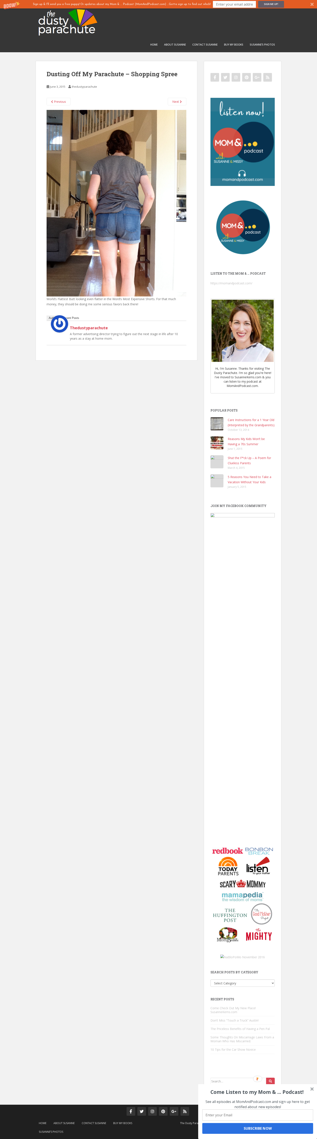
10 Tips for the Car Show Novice (233, 1049)
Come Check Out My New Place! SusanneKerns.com (233, 1010)
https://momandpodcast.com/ (231, 283)
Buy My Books (233, 44)
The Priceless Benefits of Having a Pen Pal (240, 1029)
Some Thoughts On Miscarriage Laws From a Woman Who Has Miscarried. (242, 1039)
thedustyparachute (84, 87)
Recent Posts (70, 318)
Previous (59, 102)
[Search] (270, 1081)
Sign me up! (271, 4)
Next (176, 102)
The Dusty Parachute (192, 1123)
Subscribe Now (257, 1128)
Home (154, 44)
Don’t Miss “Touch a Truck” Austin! (234, 1020)
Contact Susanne (205, 44)
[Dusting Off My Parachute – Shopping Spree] (116, 203)
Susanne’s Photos (262, 44)
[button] (158, 4)
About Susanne (175, 44)
